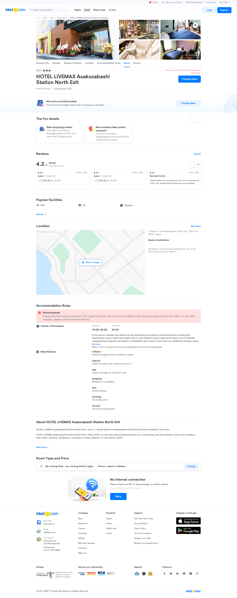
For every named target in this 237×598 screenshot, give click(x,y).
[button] (90, 262)
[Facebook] (164, 573)
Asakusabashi (62, 18)
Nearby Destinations (158, 240)
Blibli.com (82, 553)
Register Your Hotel (142, 538)
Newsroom (83, 523)
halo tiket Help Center (143, 518)
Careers (81, 528)
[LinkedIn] (177, 573)
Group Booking (140, 523)
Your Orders (211, 2)
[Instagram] (190, 573)
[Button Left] (191, 164)
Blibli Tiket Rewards (194, 2)
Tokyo (45, 18)
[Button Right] (198, 164)
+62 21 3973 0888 (51, 550)
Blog (80, 518)
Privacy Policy (140, 528)
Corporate (82, 533)
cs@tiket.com (49, 532)
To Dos (109, 533)
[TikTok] (197, 573)
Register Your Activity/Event (146, 543)
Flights (109, 518)
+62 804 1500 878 (51, 543)
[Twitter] (171, 573)
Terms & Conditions (142, 533)
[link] (209, 10)
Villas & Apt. (111, 528)
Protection (82, 548)
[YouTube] (184, 573)
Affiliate (81, 538)
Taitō (52, 18)
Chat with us (48, 524)
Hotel (38, 18)
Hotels (109, 523)
